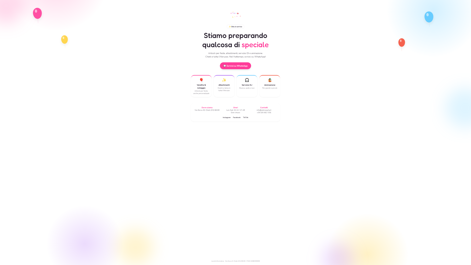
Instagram (227, 117)
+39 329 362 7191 (264, 112)
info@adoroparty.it (264, 110)
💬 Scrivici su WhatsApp (235, 65)
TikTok (245, 117)
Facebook (237, 117)
